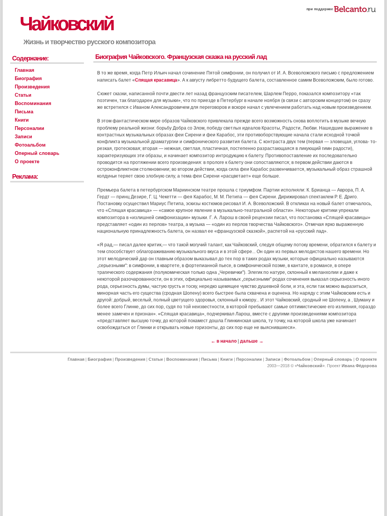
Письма (24, 111)
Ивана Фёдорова (359, 365)
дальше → (251, 341)
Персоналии (29, 128)
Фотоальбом (30, 145)
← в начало (224, 341)
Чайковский (66, 23)
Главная (24, 70)
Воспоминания (33, 103)
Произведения (32, 87)
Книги (22, 120)
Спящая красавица (156, 80)
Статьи (23, 95)
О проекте (27, 161)
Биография (28, 78)
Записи (23, 136)
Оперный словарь (37, 153)
